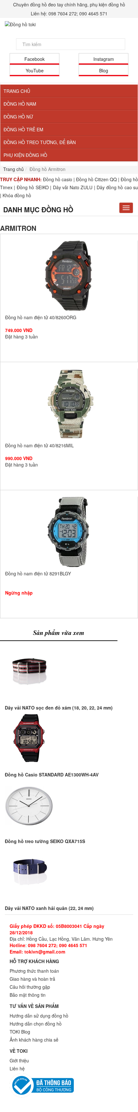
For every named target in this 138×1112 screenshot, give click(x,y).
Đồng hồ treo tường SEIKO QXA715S (45, 841)
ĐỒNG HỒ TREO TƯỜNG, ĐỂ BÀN (40, 142)
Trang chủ (13, 169)
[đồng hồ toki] (69, 24)
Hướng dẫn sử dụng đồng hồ (39, 1015)
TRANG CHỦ (17, 91)
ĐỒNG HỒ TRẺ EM (23, 129)
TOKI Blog (20, 1031)
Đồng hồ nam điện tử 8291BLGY (69, 532)
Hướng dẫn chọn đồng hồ (36, 1023)
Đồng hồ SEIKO (33, 187)
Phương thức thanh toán (34, 971)
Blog (103, 70)
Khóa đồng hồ (17, 195)
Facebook (34, 59)
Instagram (103, 59)
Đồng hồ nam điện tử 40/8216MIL (69, 404)
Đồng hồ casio (57, 179)
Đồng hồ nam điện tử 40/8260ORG (69, 275)
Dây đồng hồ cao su (117, 187)
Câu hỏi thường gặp (30, 987)
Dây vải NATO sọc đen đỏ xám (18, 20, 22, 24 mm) (59, 707)
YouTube (35, 70)
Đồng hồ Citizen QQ (96, 179)
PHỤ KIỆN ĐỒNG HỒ (25, 155)
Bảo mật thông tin (28, 995)
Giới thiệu (19, 1060)
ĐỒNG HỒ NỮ (18, 116)
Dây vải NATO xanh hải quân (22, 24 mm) (49, 908)
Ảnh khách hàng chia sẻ (34, 1039)
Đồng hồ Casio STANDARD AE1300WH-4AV (52, 774)
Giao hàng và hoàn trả (32, 979)
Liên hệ (17, 1068)
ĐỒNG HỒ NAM (20, 104)
